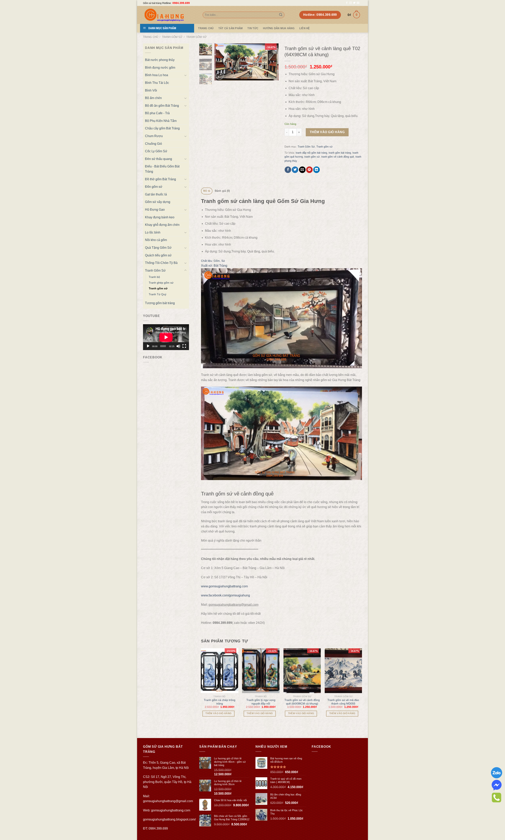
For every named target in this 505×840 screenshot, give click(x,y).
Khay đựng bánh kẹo (159, 217)
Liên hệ (304, 28)
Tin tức (252, 28)
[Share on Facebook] (288, 169)
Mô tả (206, 190)
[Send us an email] (358, 3)
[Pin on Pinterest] (309, 169)
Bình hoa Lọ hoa (156, 75)
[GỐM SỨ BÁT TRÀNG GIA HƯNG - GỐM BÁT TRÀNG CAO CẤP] (170, 15)
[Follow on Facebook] (347, 3)
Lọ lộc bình (152, 232)
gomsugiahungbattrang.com (170, 810)
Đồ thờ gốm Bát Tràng (160, 179)
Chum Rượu (154, 136)
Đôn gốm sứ (153, 186)
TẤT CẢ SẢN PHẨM (230, 28)
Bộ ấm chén (153, 98)
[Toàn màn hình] (184, 346)
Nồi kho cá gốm (156, 240)
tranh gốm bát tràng (340, 152)
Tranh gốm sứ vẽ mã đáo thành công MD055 (343, 701)
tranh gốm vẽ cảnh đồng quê (337, 156)
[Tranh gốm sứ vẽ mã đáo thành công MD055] (343, 670)
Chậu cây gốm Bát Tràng (162, 128)
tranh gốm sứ (312, 156)
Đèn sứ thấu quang (158, 159)
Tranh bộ (154, 276)
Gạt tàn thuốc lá (156, 194)
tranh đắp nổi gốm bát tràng (311, 152)
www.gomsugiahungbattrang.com (224, 586)
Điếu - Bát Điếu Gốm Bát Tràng (162, 169)
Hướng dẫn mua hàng (279, 28)
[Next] (272, 62)
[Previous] (220, 62)
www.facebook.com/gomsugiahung (225, 595)
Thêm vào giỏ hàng (327, 132)
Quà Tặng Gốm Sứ (158, 247)
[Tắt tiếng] (178, 346)
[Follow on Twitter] (354, 3)
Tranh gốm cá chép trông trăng (219, 701)
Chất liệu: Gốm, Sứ (213, 260)
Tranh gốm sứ (196, 37)
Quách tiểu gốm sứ (158, 255)
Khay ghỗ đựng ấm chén (162, 224)
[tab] (206, 191)
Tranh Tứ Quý (157, 294)
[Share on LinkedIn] (316, 169)
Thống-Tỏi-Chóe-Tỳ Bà (161, 262)
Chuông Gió (153, 143)
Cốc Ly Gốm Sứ (156, 151)
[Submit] (280, 15)
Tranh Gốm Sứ (172, 37)
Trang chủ (150, 37)
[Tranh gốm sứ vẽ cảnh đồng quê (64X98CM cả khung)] (302, 670)
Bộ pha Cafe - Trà (157, 113)
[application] (166, 337)
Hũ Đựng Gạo (155, 209)
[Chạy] (148, 346)
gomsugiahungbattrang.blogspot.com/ (169, 819)
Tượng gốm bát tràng (160, 303)
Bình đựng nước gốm (160, 67)
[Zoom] (220, 76)
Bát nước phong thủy (160, 60)
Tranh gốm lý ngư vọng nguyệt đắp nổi (260, 701)
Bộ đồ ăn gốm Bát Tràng (162, 105)
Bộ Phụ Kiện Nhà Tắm (161, 120)
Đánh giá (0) (222, 190)
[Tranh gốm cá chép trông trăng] (219, 670)
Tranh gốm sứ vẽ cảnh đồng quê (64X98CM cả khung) (302, 701)
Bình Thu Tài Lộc (157, 82)
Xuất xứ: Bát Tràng (214, 265)
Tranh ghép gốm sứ (161, 282)
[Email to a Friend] (302, 169)
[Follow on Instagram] (350, 3)
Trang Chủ (205, 28)
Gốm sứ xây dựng (157, 202)
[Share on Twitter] (295, 169)
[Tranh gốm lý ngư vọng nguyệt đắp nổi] (261, 670)
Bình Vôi (151, 90)
